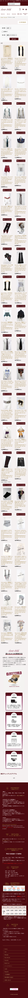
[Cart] (23, 9)
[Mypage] (26, 9)
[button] (20, 9)
